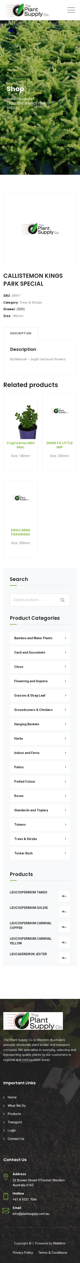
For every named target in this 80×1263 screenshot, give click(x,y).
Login (12, 1130)
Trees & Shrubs (31, 302)
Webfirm (59, 1243)
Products (14, 1114)
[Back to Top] (71, 1256)
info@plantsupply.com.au (31, 1214)
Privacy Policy (23, 1253)
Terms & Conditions (52, 1253)
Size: (7, 316)
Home (12, 1097)
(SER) (21, 309)
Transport (15, 1122)
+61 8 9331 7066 (25, 1199)
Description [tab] (20, 333)
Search (19, 580)
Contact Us (16, 1139)
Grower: (9, 309)
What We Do (17, 1106)
